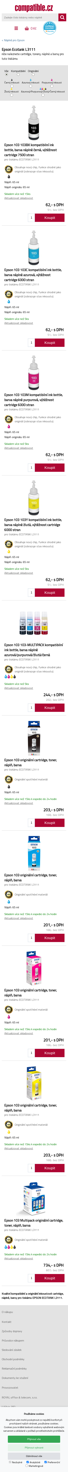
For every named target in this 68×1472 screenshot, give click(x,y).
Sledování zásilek (11, 1350)
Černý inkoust (11, 82)
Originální (33, 71)
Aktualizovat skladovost (18, 198)
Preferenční (54, 1462)
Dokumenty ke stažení (15, 1378)
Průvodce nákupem (13, 1340)
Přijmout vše (34, 1439)
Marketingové (36, 1466)
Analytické (35, 1462)
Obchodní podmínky (13, 1359)
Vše (6, 71)
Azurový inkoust (30, 82)
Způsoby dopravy (12, 1331)
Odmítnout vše (34, 1456)
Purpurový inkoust (52, 82)
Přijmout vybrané (34, 1447)
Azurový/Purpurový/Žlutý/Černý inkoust (43, 91)
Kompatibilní (18, 71)
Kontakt (7, 1322)
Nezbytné (17, 1462)
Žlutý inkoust (11, 91)
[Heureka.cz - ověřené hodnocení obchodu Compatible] (49, 33)
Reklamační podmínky (14, 1368)
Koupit (49, 218)
